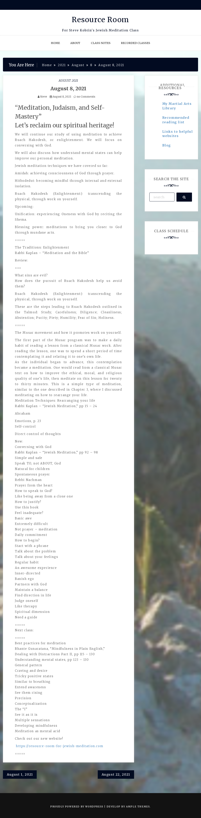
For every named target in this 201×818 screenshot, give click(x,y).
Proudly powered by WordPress (77, 806)
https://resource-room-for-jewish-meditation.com (59, 746)
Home (55, 43)
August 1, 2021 (20, 774)
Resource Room (100, 19)
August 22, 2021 (116, 774)
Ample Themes (138, 806)
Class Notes (101, 43)
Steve (43, 96)
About (75, 43)
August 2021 (68, 80)
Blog (166, 145)
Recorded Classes (135, 43)
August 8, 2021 (68, 88)
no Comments (85, 96)
